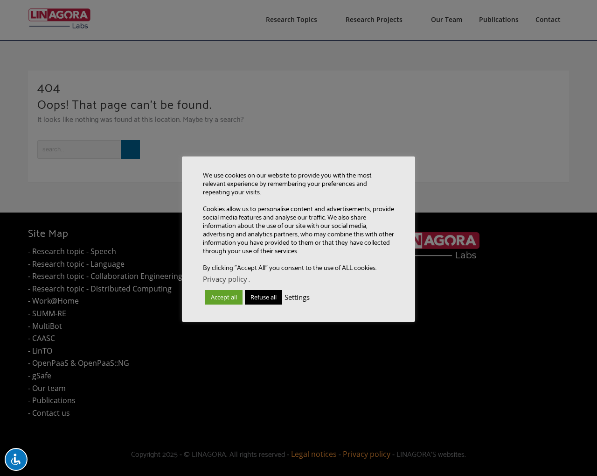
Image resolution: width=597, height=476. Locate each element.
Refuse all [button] (263, 297)
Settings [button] (297, 297)
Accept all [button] (224, 297)
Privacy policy (225, 279)
